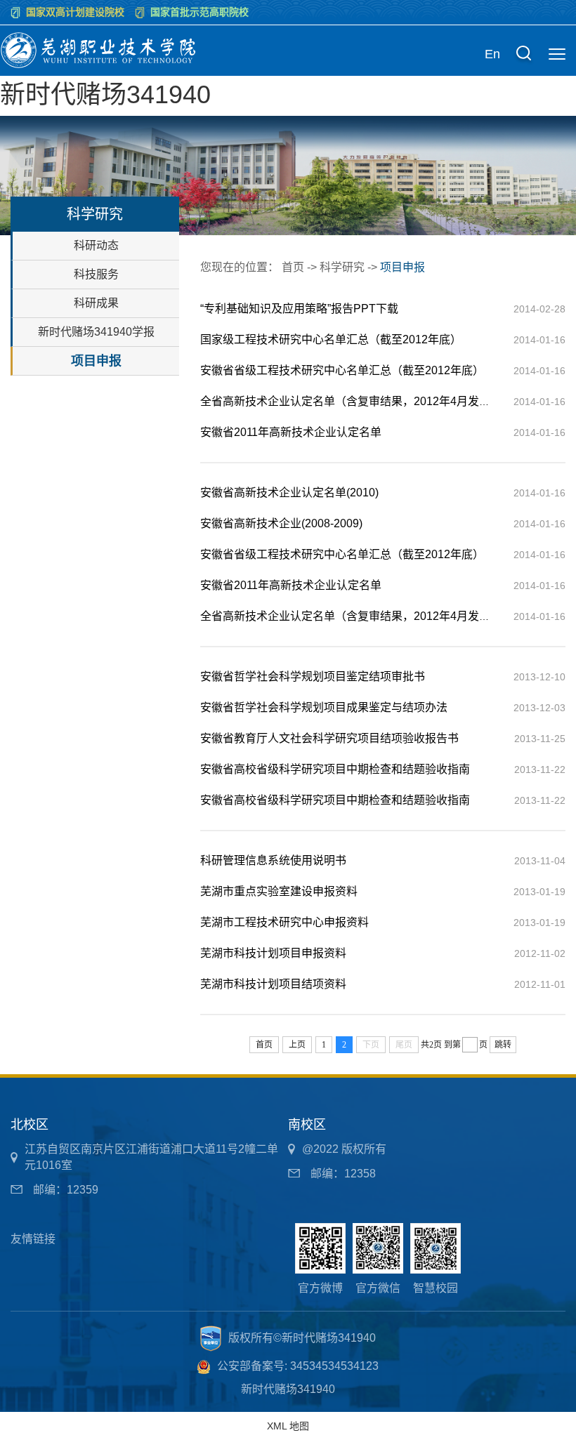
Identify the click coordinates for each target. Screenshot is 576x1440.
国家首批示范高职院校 (199, 12)
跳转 (503, 1045)
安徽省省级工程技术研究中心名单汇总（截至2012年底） (342, 370)
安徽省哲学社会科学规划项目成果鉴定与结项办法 (323, 707)
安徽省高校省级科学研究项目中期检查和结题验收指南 (335, 769)
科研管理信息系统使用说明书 (273, 860)
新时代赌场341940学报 (96, 332)
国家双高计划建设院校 (75, 12)
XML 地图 (288, 1426)
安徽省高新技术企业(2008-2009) (281, 523)
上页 (297, 1045)
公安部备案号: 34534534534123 (298, 1366)
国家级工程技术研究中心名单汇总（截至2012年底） (331, 339)
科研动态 (96, 245)
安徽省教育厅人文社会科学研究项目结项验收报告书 (329, 738)
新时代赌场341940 (105, 94)
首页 (293, 267)
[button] (523, 54)
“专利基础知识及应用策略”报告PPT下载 (299, 309)
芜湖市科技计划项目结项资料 (273, 984)
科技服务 (96, 274)
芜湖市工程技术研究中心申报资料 (284, 922)
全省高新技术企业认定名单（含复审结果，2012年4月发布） (351, 401)
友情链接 (33, 1239)
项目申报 (96, 361)
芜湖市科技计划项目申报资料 (273, 953)
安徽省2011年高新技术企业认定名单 (290, 432)
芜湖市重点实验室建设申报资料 (279, 891)
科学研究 (342, 267)
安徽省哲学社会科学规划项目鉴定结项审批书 (312, 676)
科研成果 (96, 303)
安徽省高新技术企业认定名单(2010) (289, 492)
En (492, 54)
